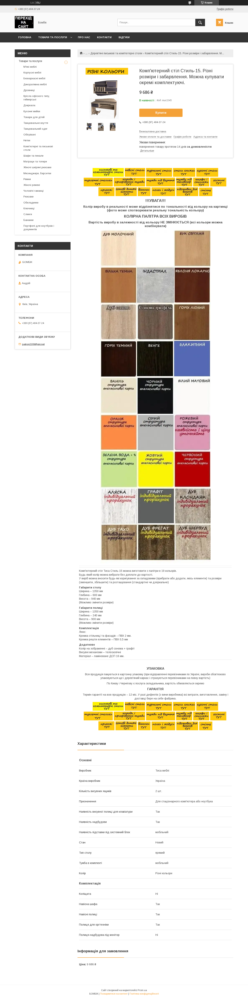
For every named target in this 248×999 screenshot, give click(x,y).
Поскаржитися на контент (114, 993)
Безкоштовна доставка (152, 131)
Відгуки (124, 37)
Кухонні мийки (31, 111)
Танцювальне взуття (35, 122)
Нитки (26, 140)
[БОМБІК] (24, 27)
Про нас (84, 37)
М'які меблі (30, 66)
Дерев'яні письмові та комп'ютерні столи (116, 53)
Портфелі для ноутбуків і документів (38, 227)
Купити (160, 112)
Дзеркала (29, 105)
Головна (24, 37)
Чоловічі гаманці (33, 190)
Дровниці (29, 90)
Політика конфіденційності (144, 993)
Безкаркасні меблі (34, 78)
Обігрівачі (29, 134)
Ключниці (28, 208)
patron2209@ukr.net (33, 344)
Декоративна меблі (35, 84)
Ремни (27, 179)
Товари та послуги (52, 37)
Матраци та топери (35, 161)
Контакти (104, 37)
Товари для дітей (34, 117)
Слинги (27, 214)
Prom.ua (142, 990)
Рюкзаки (28, 196)
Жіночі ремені (31, 184)
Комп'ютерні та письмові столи (38, 148)
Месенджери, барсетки (37, 173)
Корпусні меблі (32, 72)
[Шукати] (200, 22)
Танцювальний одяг (35, 128)
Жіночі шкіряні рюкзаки (37, 167)
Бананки (28, 220)
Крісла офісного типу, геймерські (36, 98)
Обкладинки (30, 202)
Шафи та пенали (33, 155)
